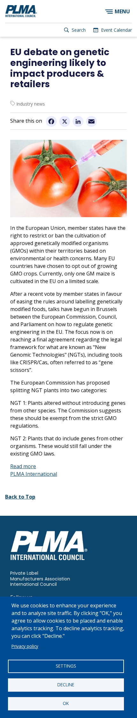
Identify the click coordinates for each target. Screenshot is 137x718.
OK (66, 703)
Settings (66, 666)
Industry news (30, 104)
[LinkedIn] (78, 121)
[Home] (21, 11)
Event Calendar (116, 30)
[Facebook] (51, 121)
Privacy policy (24, 646)
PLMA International (33, 473)
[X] (64, 121)
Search (79, 30)
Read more (23, 466)
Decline (65, 685)
